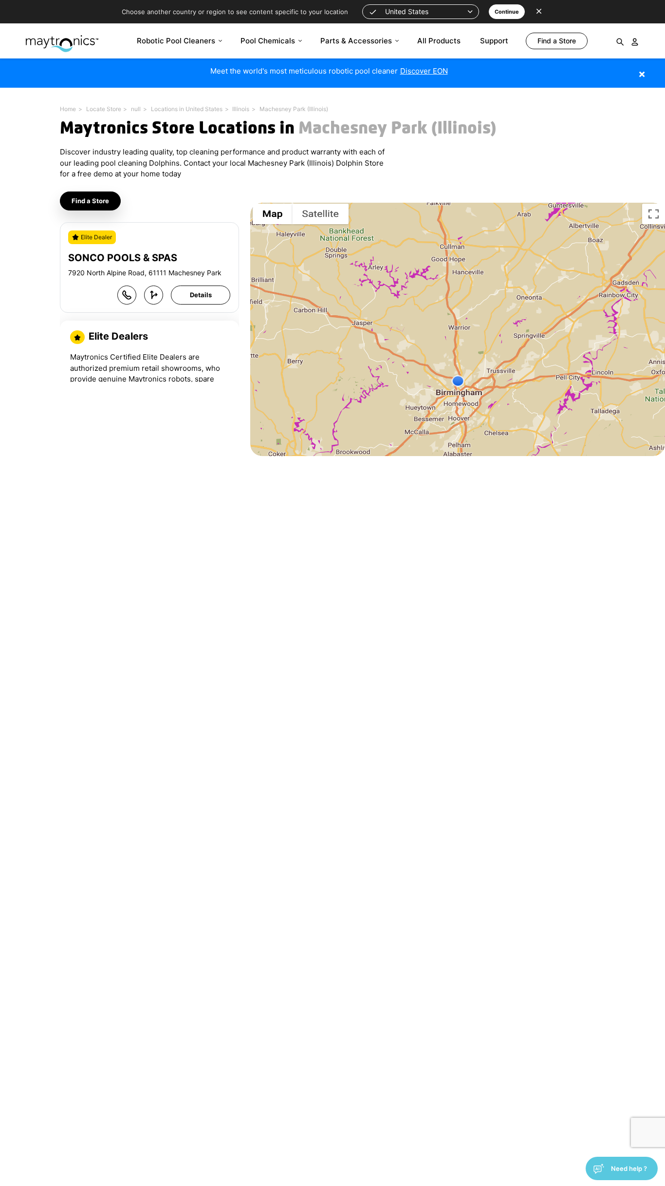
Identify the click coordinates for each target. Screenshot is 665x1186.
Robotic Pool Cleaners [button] (176, 40)
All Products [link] (439, 40)
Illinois (240, 109)
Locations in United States (186, 109)
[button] (420, 11)
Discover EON (424, 71)
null (136, 109)
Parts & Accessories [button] (356, 40)
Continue (507, 11)
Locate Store (103, 109)
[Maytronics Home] (62, 38)
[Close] (656, 69)
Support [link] (494, 40)
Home (68, 109)
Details (201, 295)
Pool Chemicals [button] (267, 40)
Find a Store (90, 201)
